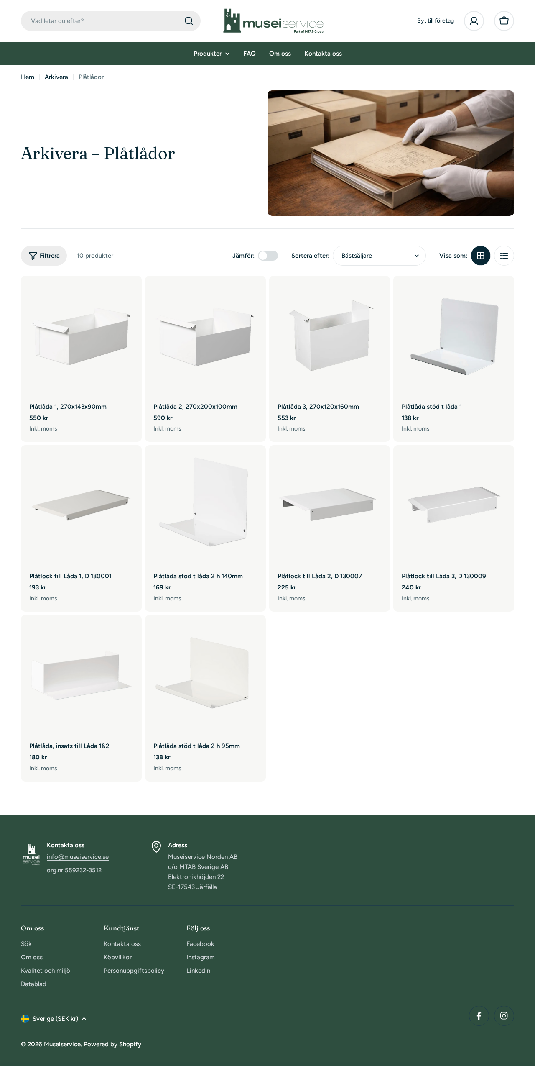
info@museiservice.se (78, 857)
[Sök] (189, 21)
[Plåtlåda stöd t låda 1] (454, 336)
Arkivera (56, 77)
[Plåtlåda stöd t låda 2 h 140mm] (205, 506)
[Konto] (474, 21)
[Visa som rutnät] (481, 256)
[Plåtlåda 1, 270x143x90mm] (81, 336)
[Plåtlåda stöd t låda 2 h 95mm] (205, 675)
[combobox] (111, 21)
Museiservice (62, 1044)
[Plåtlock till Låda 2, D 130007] (330, 506)
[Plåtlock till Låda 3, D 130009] (454, 506)
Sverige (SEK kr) (55, 1018)
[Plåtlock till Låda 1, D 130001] (81, 506)
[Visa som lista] (504, 256)
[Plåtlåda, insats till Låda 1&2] (81, 675)
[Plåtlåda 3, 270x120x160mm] (330, 336)
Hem (27, 77)
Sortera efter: (310, 255)
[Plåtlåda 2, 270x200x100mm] (205, 336)
